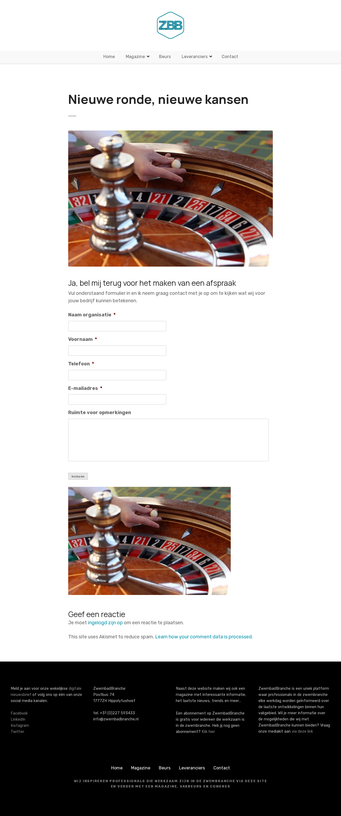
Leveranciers (195, 56)
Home (109, 56)
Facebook (19, 713)
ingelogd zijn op (105, 623)
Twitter (17, 731)
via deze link (302, 731)
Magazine (135, 56)
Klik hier (208, 731)
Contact (230, 56)
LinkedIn (18, 719)
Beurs (165, 56)
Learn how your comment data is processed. (204, 637)
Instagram (20, 725)
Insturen (78, 476)
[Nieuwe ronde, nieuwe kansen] (170, 134)
